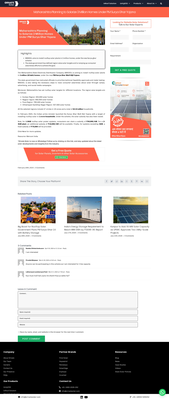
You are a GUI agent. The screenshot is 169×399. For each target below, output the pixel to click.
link (71, 141)
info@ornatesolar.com (71, 391)
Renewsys (63, 365)
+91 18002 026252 (140, 397)
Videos (118, 368)
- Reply (64, 248)
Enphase (62, 372)
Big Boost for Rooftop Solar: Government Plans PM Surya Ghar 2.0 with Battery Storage (37, 229)
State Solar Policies (123, 372)
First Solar (63, 358)
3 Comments (40, 168)
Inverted (62, 375)
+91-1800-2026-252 (70, 387)
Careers (6, 365)
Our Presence (8, 372)
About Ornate (8, 358)
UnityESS (7, 387)
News (117, 361)
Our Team (7, 361)
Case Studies (120, 365)
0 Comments (36, 236)
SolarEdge (63, 368)
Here (24, 131)
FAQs (5, 375)
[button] (161, 3)
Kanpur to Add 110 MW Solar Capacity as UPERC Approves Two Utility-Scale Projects (129, 229)
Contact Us (7, 368)
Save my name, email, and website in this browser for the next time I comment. (52, 332)
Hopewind (63, 361)
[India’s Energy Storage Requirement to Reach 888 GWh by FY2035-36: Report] (84, 210)
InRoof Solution (9, 391)
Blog (117, 358)
